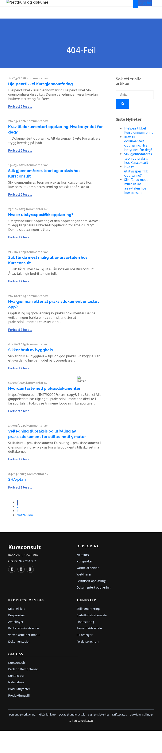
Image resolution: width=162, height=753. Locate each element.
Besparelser (16, 615)
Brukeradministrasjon (23, 628)
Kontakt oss (16, 676)
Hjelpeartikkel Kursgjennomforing (40, 84)
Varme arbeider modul (24, 635)
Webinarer (84, 574)
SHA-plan (17, 479)
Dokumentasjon (19, 642)
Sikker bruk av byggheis (30, 350)
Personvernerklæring (22, 714)
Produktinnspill (19, 695)
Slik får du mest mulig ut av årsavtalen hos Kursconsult (136, 186)
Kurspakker (85, 561)
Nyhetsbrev (16, 682)
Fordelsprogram (88, 642)
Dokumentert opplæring (94, 587)
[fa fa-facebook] (21, 569)
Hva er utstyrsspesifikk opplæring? (40, 214)
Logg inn (145, 3)
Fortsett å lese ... (20, 106)
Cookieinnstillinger (141, 714)
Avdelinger (15, 622)
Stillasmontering (88, 609)
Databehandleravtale (72, 714)
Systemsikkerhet (98, 714)
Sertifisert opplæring (91, 581)
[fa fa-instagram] (30, 569)
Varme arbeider (88, 568)
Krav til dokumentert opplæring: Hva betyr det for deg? (138, 143)
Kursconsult (16, 663)
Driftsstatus (119, 714)
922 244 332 (27, 561)
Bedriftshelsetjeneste (92, 615)
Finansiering (85, 622)
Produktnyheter (19, 689)
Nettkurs (83, 555)
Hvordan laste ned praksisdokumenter (44, 388)
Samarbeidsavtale (89, 628)
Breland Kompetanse (23, 669)
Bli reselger (85, 635)
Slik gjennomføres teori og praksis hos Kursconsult (138, 158)
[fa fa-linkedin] (11, 569)
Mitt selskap (16, 609)
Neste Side (25, 515)
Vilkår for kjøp (47, 714)
